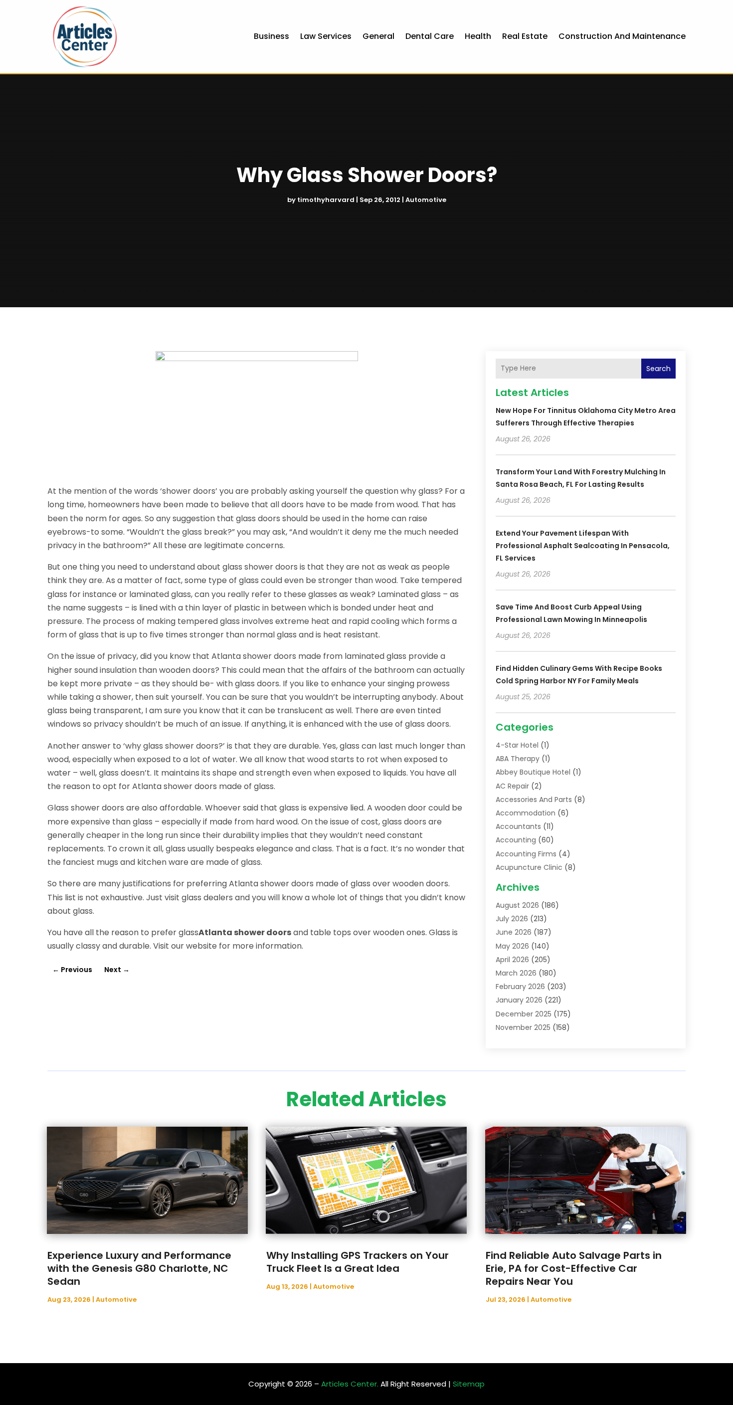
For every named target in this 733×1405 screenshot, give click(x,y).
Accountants (518, 826)
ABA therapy (518, 759)
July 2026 (512, 919)
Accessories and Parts (534, 799)
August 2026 (517, 905)
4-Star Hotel (517, 745)
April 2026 (512, 960)
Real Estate (525, 36)
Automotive (425, 199)
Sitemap (469, 1384)
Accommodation (525, 813)
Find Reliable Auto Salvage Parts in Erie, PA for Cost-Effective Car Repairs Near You (574, 1268)
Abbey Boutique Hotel (533, 772)
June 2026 (514, 932)
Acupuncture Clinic (529, 867)
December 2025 (523, 1014)
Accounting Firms (526, 854)
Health (478, 36)
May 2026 (512, 946)
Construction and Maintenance (622, 36)
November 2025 (523, 1027)
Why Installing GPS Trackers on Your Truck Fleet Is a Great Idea (357, 1261)
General (378, 36)
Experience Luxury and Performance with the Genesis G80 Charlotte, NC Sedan (139, 1268)
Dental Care (429, 36)
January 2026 (519, 1000)
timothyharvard (326, 199)
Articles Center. (349, 1384)
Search (658, 369)
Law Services (326, 36)
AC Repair (512, 786)
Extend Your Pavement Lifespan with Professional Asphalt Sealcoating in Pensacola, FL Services (583, 545)
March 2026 (516, 973)
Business (271, 36)
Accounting (516, 840)
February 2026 (520, 987)
